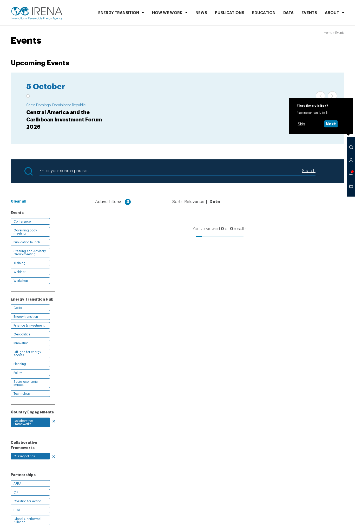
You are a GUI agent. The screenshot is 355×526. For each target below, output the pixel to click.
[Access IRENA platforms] (351, 160)
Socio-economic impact (26, 383)
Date (214, 202)
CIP (16, 492)
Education (263, 13)
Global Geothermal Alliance (27, 520)
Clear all (18, 201)
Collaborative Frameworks (23, 422)
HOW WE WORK (167, 13)
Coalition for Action (27, 501)
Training (19, 263)
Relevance (194, 202)
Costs (18, 307)
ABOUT (332, 13)
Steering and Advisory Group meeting (30, 253)
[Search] (351, 147)
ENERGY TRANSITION (118, 13)
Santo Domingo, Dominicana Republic (56, 105)
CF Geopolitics (24, 456)
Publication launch (27, 242)
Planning (20, 364)
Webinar (19, 272)
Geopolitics (22, 334)
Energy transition (26, 316)
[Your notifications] (351, 173)
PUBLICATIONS (229, 13)
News (201, 13)
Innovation (21, 343)
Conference (22, 221)
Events (309, 13)
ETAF (17, 510)
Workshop (21, 280)
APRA (17, 483)
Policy (18, 372)
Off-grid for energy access (27, 353)
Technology (22, 393)
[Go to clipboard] (351, 186)
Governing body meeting (25, 232)
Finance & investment (29, 325)
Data (288, 13)
